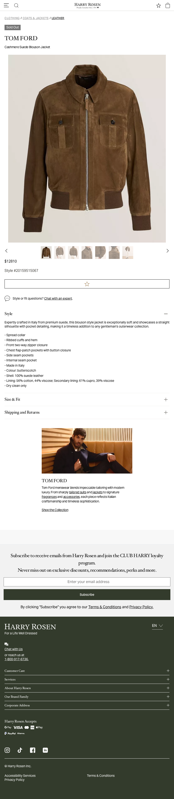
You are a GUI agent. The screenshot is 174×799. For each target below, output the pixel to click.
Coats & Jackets (36, 18)
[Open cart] (167, 5)
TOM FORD (21, 38)
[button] (6, 5)
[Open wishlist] (158, 5)
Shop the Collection (55, 510)
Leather (58, 18)
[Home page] (87, 5)
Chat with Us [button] (14, 649)
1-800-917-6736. (17, 659)
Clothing (12, 18)
